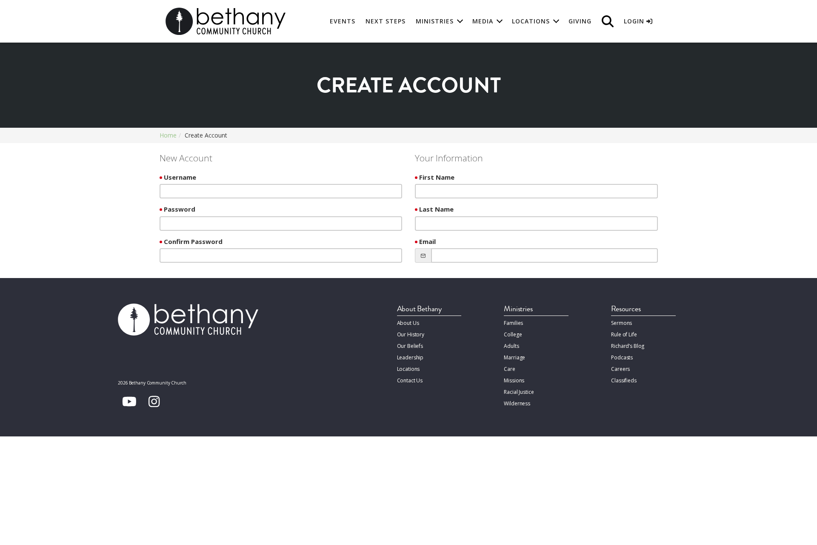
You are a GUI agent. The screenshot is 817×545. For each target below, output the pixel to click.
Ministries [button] (435, 21)
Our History (411, 334)
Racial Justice (519, 392)
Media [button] (482, 21)
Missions (514, 380)
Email (427, 241)
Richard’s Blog (627, 346)
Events (342, 21)
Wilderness (517, 403)
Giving (579, 21)
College (513, 334)
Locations (408, 369)
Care (509, 369)
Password (179, 209)
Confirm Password (193, 241)
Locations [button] (531, 21)
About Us (408, 323)
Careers (620, 369)
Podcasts (622, 357)
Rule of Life (624, 334)
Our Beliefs (410, 346)
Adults (511, 346)
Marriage (514, 357)
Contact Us (410, 380)
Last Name (436, 209)
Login (635, 21)
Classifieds (624, 380)
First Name (436, 177)
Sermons (621, 323)
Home (168, 135)
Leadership (410, 357)
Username (180, 177)
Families (513, 323)
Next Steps (386, 21)
